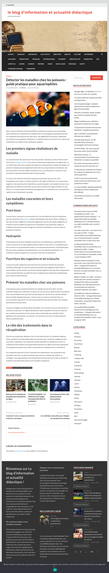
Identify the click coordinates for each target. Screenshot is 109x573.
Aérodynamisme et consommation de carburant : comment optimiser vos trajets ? (87, 287)
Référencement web (51, 544)
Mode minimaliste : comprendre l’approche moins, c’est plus (87, 300)
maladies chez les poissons (22, 368)
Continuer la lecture (81, 486)
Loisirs (21, 64)
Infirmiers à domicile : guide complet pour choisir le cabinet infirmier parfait (87, 115)
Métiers (41, 64)
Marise (23, 88)
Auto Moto (45, 54)
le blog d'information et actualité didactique (50, 12)
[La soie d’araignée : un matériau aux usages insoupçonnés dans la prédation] (38, 386)
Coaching (12, 59)
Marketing (88, 59)
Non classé (60, 64)
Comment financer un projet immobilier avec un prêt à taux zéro (87, 224)
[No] (106, 567)
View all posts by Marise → (17, 432)
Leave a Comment (33, 88)
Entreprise (88, 54)
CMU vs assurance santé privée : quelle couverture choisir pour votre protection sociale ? (87, 180)
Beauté (67, 54)
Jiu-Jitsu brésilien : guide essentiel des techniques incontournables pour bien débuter (88, 189)
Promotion (24, 59)
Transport (30, 69)
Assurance (32, 54)
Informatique (49, 59)
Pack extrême (59, 536)
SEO (97, 59)
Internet (62, 59)
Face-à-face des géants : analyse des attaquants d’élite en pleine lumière (93, 495)
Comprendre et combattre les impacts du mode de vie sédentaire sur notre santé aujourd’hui (88, 172)
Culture (77, 54)
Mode (50, 64)
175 (91, 552)
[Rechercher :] (88, 77)
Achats (11, 54)
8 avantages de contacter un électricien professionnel (60, 520)
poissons (26, 219)
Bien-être (57, 54)
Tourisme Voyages (15, 69)
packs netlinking (57, 549)
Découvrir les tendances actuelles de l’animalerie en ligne (16, 396)
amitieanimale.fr (21, 162)
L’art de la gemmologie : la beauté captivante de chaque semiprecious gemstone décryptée (87, 106)
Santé (82, 64)
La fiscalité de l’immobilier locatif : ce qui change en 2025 (87, 317)
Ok (55, 570)
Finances (36, 59)
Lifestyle (11, 64)
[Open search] (101, 54)
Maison (31, 64)
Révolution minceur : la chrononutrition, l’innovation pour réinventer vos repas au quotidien (86, 157)
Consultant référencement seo (51, 539)
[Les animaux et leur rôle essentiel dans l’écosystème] (60, 386)
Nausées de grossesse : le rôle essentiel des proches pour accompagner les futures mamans (86, 142)
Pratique (72, 64)
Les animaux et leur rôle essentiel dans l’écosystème (59, 396)
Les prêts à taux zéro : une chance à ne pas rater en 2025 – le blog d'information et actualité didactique (88, 232)
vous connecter (20, 451)
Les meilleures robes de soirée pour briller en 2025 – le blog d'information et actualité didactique (88, 295)
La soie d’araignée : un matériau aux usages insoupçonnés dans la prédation (37, 397)
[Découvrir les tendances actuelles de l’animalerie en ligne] (16, 386)
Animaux (20, 54)
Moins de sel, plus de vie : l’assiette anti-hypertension (93, 477)
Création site (74, 59)
